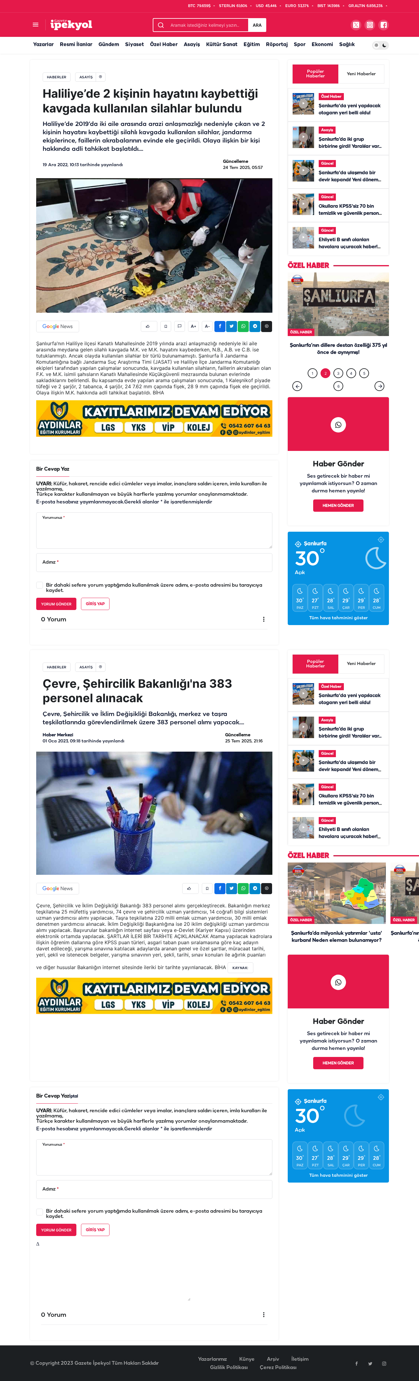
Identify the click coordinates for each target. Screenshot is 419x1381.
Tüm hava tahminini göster (338, 630)
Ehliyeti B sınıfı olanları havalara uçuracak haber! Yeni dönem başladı (348, 246)
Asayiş (192, 44)
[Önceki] (297, 399)
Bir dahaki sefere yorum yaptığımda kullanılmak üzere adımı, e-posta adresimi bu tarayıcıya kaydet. (154, 588)
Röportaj (277, 44)
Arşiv (273, 1359)
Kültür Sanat (221, 44)
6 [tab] (338, 399)
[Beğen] (149, 326)
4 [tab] (351, 386)
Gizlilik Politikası (229, 1367)
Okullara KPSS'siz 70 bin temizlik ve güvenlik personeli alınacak (351, 213)
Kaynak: (240, 968)
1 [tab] (312, 386)
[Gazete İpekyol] (71, 24)
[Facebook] (356, 1363)
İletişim (300, 1359)
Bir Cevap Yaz (52, 469)
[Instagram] (384, 1363)
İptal (73, 1096)
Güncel (327, 164)
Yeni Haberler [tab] (361, 74)
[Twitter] (370, 1363)
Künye (247, 1359)
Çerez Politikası (278, 1367)
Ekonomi (322, 44)
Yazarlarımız (212, 1359)
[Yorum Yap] (179, 326)
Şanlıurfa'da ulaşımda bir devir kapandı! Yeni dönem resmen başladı (348, 180)
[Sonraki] (379, 399)
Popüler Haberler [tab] (315, 74)
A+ (193, 326)
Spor (300, 44)
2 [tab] (326, 386)
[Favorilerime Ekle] (165, 326)
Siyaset (134, 44)
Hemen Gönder (338, 518)
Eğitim (252, 44)
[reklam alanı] (154, 418)
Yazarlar (43, 44)
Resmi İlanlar (76, 44)
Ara (257, 25)
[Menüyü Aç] (35, 25)
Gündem (108, 44)
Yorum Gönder (56, 604)
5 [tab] (364, 386)
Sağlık (347, 44)
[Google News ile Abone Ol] (57, 326)
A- (207, 326)
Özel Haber (164, 44)
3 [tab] (338, 386)
